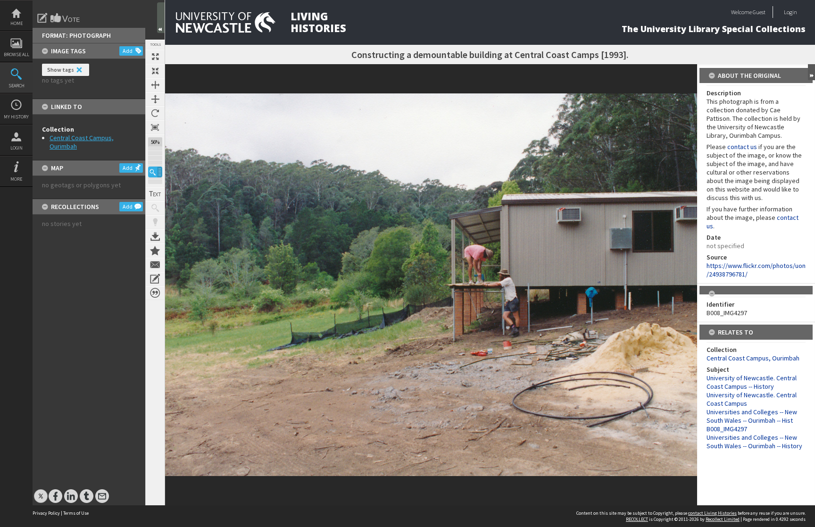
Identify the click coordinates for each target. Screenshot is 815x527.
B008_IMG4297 (727, 429)
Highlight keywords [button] (155, 222)
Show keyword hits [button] (155, 208)
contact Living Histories (712, 513)
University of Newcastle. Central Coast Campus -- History (752, 382)
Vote (65, 18)
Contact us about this (155, 265)
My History (16, 117)
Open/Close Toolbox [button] (161, 17)
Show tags (60, 69)
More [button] (16, 179)
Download (155, 236)
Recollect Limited (723, 519)
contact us (742, 146)
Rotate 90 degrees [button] (155, 113)
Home (16, 23)
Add (128, 50)
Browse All (16, 54)
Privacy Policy (46, 513)
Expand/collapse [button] (811, 72)
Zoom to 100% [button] (155, 127)
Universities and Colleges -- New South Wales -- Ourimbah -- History (754, 441)
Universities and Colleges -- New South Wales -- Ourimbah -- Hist (752, 416)
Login (16, 148)
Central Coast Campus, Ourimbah (753, 358)
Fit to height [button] (155, 99)
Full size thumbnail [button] (155, 57)
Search (16, 86)
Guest (759, 12)
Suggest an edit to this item (42, 18)
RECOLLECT (637, 519)
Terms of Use (76, 513)
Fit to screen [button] (155, 71)
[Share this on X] (41, 491)
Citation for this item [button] (155, 293)
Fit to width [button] (155, 85)
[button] (155, 172)
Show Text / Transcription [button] (155, 194)
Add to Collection (155, 250)
